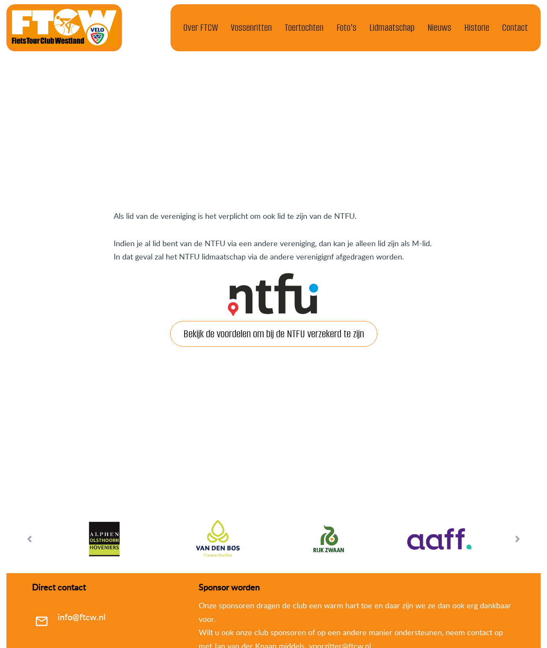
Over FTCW (200, 27)
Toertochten (304, 27)
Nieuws (439, 27)
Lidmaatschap (392, 27)
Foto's (346, 27)
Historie (476, 27)
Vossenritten (251, 27)
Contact (515, 27)
